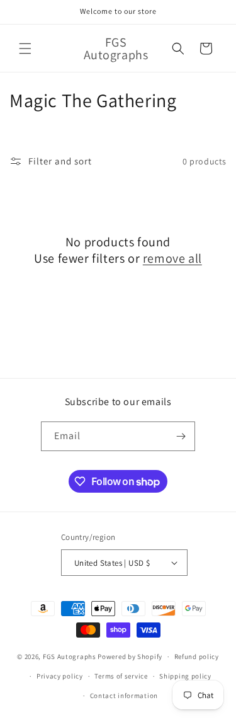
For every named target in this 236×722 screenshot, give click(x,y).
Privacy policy (60, 676)
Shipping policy (185, 676)
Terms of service (120, 676)
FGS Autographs (69, 656)
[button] (25, 48)
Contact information (124, 695)
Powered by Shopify (130, 656)
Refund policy (196, 656)
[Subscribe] (180, 436)
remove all (172, 258)
